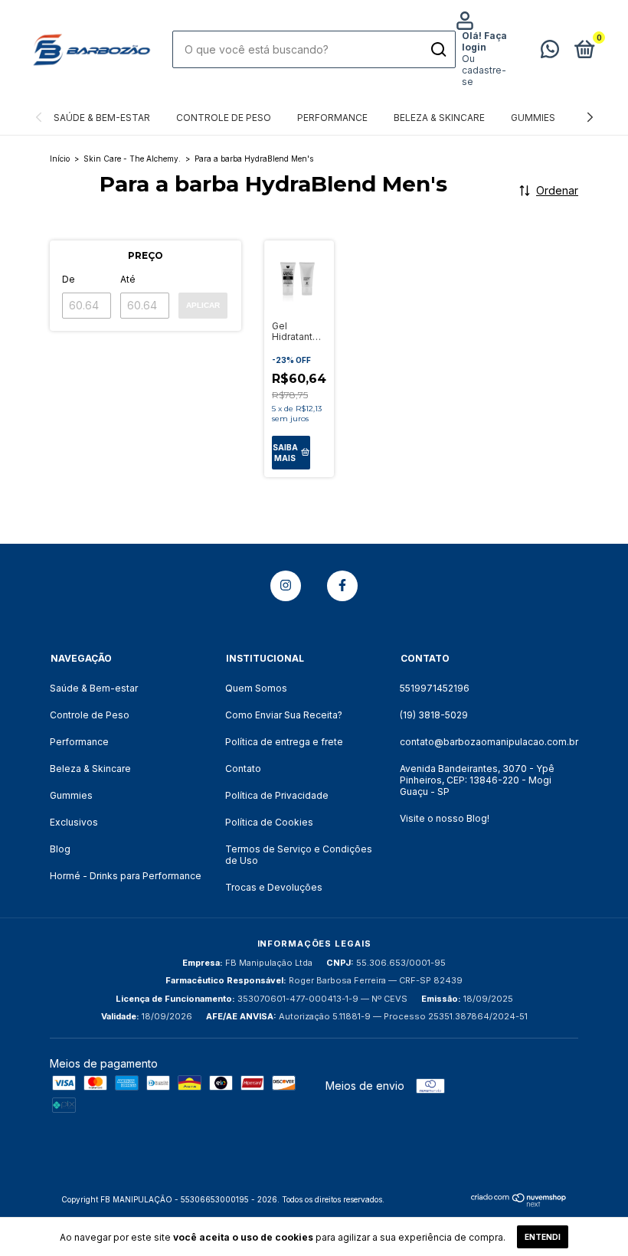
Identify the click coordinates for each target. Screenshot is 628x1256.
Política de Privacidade (277, 795)
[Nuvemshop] (519, 1202)
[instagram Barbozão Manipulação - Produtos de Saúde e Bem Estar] (285, 586)
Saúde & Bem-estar (102, 117)
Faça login (484, 41)
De (68, 279)
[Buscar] (437, 50)
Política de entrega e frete (284, 741)
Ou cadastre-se (484, 70)
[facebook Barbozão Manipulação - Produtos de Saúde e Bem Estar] (342, 586)
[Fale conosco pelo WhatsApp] (550, 52)
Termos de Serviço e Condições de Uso (298, 854)
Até (128, 279)
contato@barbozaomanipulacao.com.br (489, 741)
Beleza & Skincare (439, 117)
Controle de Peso (223, 117)
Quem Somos (256, 688)
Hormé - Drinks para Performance (125, 875)
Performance (332, 117)
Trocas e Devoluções (273, 887)
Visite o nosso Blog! (444, 818)
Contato (243, 768)
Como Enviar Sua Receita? (283, 715)
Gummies (533, 117)
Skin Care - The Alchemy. (132, 158)
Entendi (543, 1236)
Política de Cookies (269, 822)
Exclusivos (74, 822)
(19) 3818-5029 (434, 715)
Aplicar (203, 305)
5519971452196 (434, 688)
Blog (60, 849)
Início (60, 158)
